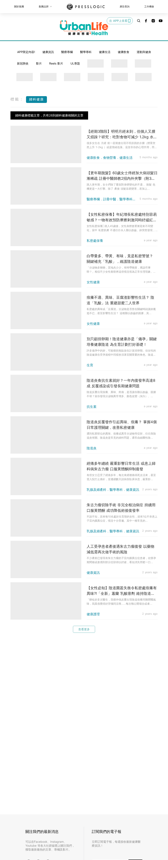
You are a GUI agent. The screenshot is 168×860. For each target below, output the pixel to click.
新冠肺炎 (22, 63)
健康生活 (104, 52)
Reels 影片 (56, 63)
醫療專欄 (67, 52)
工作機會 (149, 6)
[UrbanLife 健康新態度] (84, 27)
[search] (139, 21)
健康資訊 (48, 52)
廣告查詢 (124, 6)
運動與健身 (144, 52)
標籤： (17, 99)
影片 (39, 63)
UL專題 (75, 63)
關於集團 (19, 6)
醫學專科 (86, 52)
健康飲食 (123, 52)
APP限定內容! (26, 52)
